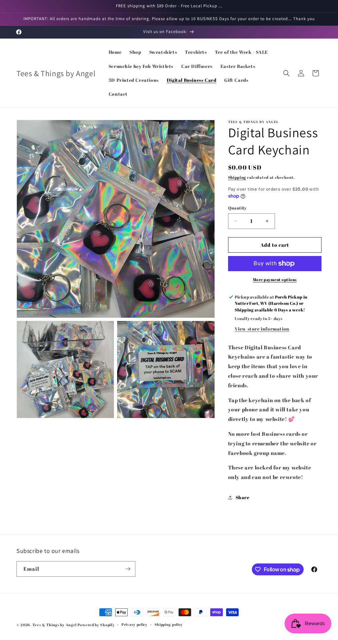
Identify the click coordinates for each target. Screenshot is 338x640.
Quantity (237, 208)
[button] (286, 73)
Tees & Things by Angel (54, 624)
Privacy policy (134, 624)
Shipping (237, 177)
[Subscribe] (127, 569)
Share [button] (243, 497)
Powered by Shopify (96, 624)
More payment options (275, 279)
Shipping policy (168, 624)
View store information (262, 329)
